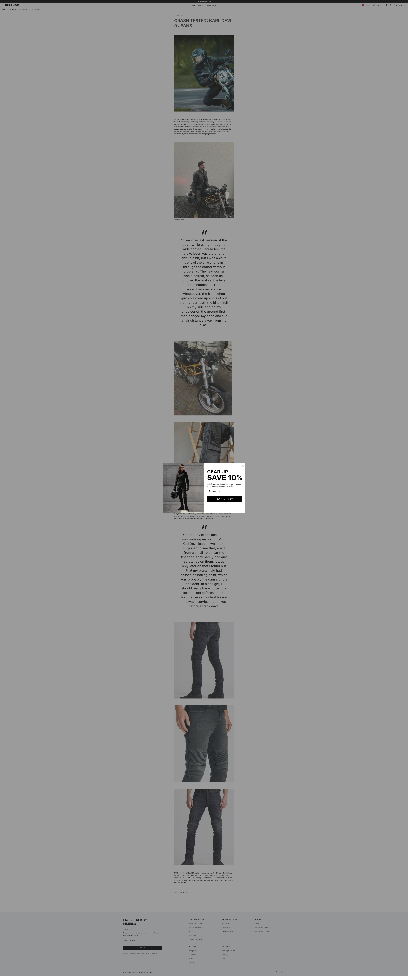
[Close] (242, 465)
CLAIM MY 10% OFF (225, 499)
